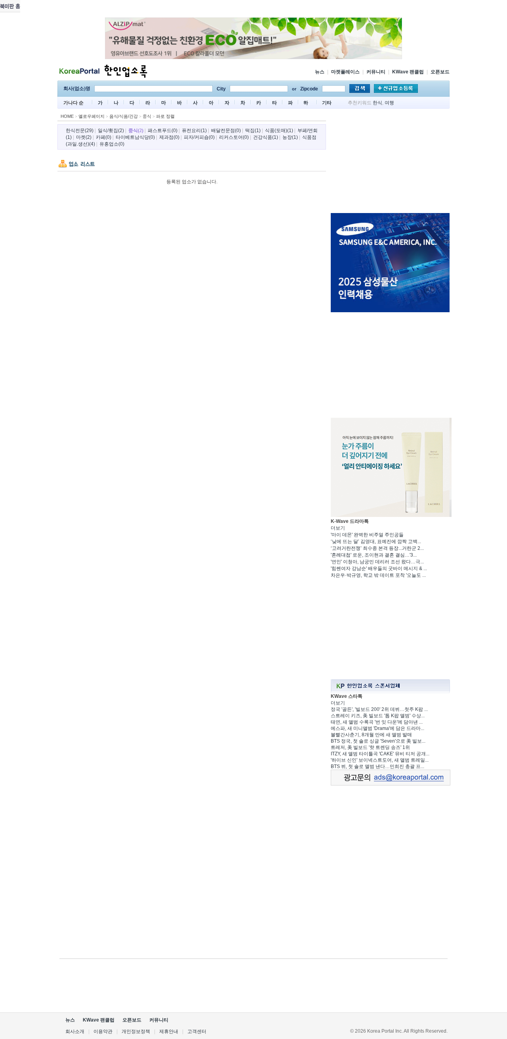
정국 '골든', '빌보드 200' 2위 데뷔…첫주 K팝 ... (379, 709)
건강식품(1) (265, 137)
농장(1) (290, 137)
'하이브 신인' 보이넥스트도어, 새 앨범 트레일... (380, 760)
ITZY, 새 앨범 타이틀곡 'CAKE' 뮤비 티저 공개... (380, 754)
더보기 (338, 528)
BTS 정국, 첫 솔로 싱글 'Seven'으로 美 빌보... (378, 741)
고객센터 (196, 1031)
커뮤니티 (375, 72)
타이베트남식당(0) (135, 137)
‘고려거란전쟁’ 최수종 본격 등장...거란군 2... (377, 548)
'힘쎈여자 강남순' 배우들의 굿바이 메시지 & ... (379, 568)
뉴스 (319, 72)
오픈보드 (440, 72)
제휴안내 (168, 1031)
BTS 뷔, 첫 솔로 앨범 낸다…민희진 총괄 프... (377, 766)
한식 (377, 103)
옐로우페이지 (91, 116)
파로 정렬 (165, 116)
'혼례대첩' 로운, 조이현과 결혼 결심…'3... (374, 555)
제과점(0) (169, 137)
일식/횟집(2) (111, 130)
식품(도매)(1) (279, 130)
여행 (389, 103)
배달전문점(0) (226, 130)
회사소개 (74, 1031)
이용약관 (102, 1031)
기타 (327, 103)
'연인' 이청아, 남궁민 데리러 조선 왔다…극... (377, 562)
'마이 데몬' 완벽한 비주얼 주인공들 (367, 535)
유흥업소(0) (111, 144)
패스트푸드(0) (162, 130)
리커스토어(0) (234, 137)
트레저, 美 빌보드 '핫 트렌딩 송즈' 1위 (370, 747)
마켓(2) (83, 137)
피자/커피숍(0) (199, 137)
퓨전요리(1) (194, 130)
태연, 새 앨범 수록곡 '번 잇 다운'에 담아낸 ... (377, 722)
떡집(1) (253, 130)
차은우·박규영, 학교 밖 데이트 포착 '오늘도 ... (378, 575)
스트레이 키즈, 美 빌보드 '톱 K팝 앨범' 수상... (378, 715)
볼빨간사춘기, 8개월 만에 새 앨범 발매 (371, 734)
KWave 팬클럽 (408, 72)
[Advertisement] (390, 162)
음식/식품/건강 (123, 116)
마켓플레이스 (345, 72)
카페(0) (103, 137)
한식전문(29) (79, 130)
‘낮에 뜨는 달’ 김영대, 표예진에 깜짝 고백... (376, 541)
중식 (147, 116)
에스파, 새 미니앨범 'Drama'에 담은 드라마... (377, 728)
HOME (67, 116)
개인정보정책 (136, 1031)
